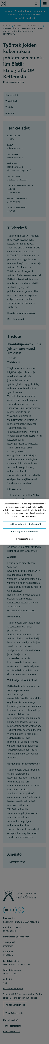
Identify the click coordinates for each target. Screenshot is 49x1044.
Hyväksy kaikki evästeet (24, 531)
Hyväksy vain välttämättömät (24, 524)
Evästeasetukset (24, 538)
